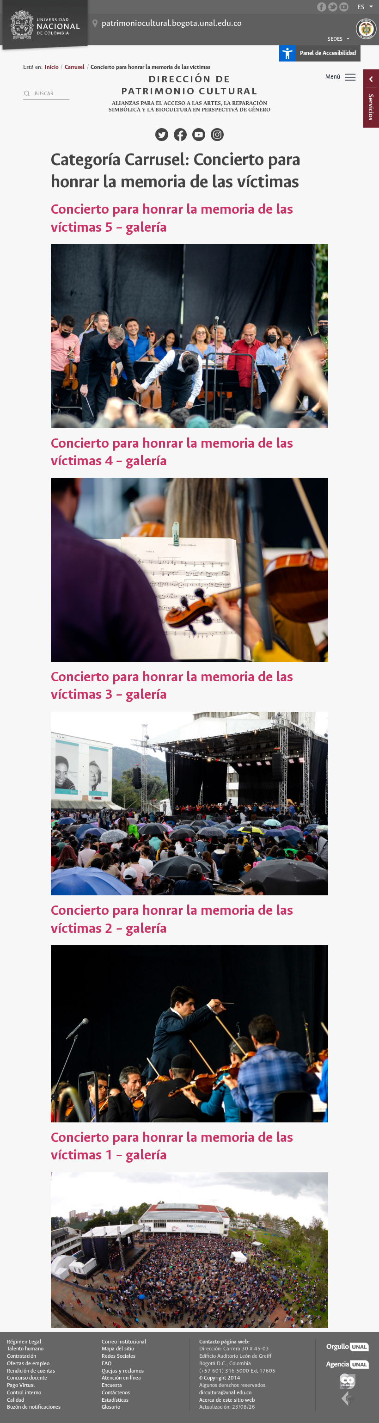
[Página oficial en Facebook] (321, 7)
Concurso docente (27, 1378)
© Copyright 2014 (219, 1378)
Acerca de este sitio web (227, 1400)
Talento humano (25, 1349)
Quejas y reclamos (123, 1371)
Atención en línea (121, 1378)
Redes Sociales (118, 1356)
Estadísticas (115, 1400)
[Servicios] (371, 98)
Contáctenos (116, 1393)
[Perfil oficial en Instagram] (217, 134)
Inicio (52, 67)
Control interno (24, 1393)
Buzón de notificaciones (34, 1407)
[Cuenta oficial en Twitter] (332, 7)
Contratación (21, 1356)
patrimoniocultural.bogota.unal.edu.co (172, 23)
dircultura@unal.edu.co (225, 1393)
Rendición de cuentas (31, 1371)
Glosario (111, 1407)
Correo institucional (124, 1342)
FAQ (106, 1364)
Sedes (335, 39)
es (361, 7)
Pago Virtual (21, 1385)
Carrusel (75, 67)
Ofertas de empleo (28, 1364)
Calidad (15, 1400)
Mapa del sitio (118, 1349)
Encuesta (112, 1385)
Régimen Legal (24, 1342)
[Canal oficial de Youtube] (343, 7)
